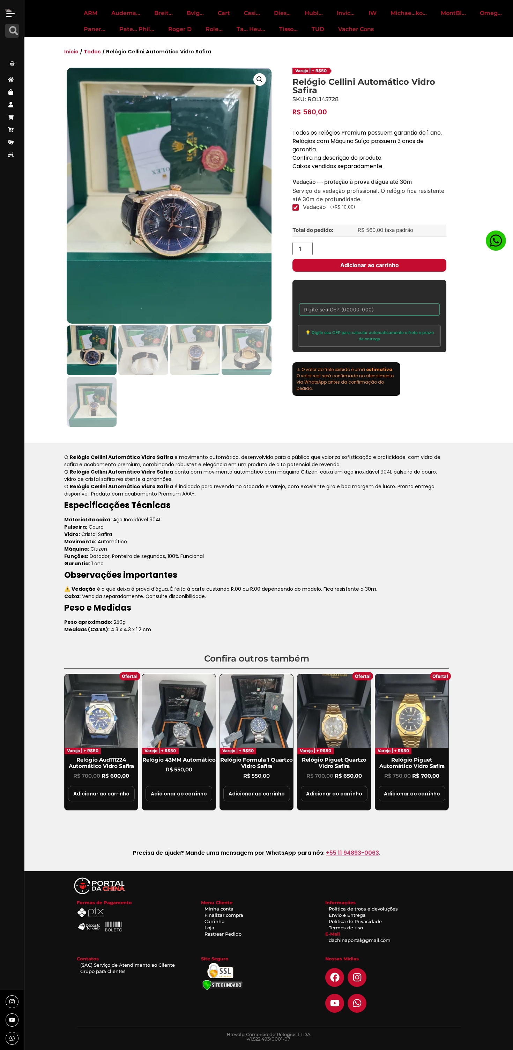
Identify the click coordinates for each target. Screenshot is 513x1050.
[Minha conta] (12, 104)
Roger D (180, 29)
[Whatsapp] (12, 1038)
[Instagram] (12, 1001)
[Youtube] (12, 1019)
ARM (90, 13)
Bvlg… (195, 13)
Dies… (282, 13)
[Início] (12, 79)
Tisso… (288, 29)
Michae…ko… (409, 13)
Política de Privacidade (355, 921)
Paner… (94, 29)
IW (373, 13)
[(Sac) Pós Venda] (12, 142)
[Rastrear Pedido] (12, 155)
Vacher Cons (356, 29)
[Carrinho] (12, 117)
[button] (259, 79)
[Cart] (12, 63)
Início (71, 51)
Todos (92, 51)
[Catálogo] (12, 92)
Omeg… (491, 13)
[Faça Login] (13, 46)
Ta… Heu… (251, 29)
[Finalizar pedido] (12, 129)
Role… (214, 29)
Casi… (252, 13)
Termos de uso (346, 927)
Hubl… (314, 13)
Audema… (125, 13)
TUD (318, 29)
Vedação (329, 206)
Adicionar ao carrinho (369, 265)
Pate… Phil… (136, 29)
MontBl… (453, 13)
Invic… (346, 13)
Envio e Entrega (347, 915)
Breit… (163, 13)
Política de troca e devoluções (363, 909)
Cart (224, 13)
